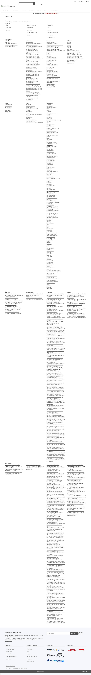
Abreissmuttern (50, 82)
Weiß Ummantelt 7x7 (51, 131)
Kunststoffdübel (8, 104)
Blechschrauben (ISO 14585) (32, 79)
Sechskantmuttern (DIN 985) (53, 49)
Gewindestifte (29, 100)
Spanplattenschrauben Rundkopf (33, 86)
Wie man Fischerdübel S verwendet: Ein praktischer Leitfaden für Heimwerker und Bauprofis (76, 301)
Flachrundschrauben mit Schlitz (33, 93)
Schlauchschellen (50, 251)
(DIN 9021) (69, 49)
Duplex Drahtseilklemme (52, 206)
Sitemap (49, 30)
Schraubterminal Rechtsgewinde (54, 272)
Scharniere (49, 249)
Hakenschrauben (50, 150)
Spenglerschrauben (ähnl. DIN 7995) (34, 88)
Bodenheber (49, 114)
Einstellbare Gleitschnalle (52, 132)
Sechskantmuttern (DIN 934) (53, 47)
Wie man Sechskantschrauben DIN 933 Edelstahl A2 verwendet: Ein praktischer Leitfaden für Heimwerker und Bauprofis (56, 454)
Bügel (48, 122)
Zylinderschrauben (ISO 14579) (33, 57)
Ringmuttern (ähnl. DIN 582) (53, 78)
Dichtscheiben (70, 63)
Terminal (49, 269)
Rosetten (69, 42)
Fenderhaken (49, 139)
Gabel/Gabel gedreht (51, 280)
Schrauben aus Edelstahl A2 (53, 465)
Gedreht (69, 43)
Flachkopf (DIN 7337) (30, 106)
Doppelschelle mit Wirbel (52, 235)
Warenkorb (29, 30)
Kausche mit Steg (50, 177)
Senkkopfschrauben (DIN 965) (32, 66)
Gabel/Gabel (49, 288)
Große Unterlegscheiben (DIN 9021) (75, 59)
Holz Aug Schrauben (51, 153)
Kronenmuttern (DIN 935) (52, 43)
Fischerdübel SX (8, 107)
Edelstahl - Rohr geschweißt (11, 45)
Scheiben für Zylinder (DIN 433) (74, 54)
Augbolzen (49, 104)
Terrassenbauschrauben (31, 68)
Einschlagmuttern (50, 84)
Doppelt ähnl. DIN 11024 (52, 135)
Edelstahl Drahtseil (51, 124)
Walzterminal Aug (50, 273)
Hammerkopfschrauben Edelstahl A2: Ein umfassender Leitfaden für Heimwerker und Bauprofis (55, 430)
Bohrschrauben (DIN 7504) (32, 63)
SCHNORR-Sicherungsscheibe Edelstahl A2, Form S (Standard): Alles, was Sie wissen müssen (56, 344)
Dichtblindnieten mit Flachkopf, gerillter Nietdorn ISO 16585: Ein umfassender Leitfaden (56, 319)
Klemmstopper (50, 209)
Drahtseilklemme (50, 205)
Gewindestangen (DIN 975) (32, 98)
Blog (75, 1)
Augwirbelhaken (50, 166)
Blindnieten (28, 104)
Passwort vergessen (31, 25)
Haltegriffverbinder (51, 157)
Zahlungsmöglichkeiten (32, 32)
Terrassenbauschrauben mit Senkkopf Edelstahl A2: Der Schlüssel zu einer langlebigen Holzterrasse (55, 365)
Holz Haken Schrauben (52, 154)
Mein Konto (80, 1)
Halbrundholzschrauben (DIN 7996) (34, 46)
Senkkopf (28, 60)
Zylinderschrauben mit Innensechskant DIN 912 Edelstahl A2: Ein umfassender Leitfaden (56, 355)
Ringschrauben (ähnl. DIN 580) (32, 52)
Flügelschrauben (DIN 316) (32, 45)
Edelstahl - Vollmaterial (10, 46)
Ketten (48, 181)
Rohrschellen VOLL (51, 238)
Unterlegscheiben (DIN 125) (73, 50)
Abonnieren (74, 633)
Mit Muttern (49, 170)
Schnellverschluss (51, 185)
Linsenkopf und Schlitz (52, 75)
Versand (25, 668)
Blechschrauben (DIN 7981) (32, 78)
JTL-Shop (88, 671)
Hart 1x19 (49, 125)
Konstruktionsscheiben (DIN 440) (74, 56)
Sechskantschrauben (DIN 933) (32, 75)
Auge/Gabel (49, 287)
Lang (48, 246)
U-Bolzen (49, 121)
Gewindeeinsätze (50, 85)
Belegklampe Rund (51, 192)
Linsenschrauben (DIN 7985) (32, 85)
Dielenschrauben (29, 82)
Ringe (48, 224)
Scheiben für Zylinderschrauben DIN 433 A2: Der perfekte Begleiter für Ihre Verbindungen (55, 351)
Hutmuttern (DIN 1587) (52, 57)
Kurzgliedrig (49, 182)
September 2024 (29, 292)
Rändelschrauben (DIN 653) (32, 50)
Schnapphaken (50, 149)
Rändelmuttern (50, 70)
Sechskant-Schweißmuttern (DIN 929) (55, 45)
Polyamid (69, 46)
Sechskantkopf (29, 70)
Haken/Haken (49, 258)
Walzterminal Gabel (51, 274)
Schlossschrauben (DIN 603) (32, 95)
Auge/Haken (49, 256)
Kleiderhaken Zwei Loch (52, 143)
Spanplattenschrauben (31, 67)
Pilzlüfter (49, 221)
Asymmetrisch (50, 164)
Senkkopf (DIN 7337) (30, 107)
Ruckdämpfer (50, 239)
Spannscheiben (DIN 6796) (73, 57)
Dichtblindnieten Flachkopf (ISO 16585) (34, 122)
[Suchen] (34, 3)
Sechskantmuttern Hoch (52, 66)
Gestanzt (69, 45)
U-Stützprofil (49, 265)
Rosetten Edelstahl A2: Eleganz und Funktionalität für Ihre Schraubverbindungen (55, 308)
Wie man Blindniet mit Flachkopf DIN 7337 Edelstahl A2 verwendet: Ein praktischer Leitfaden (76, 305)
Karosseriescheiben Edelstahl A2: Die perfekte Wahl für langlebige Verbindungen (34, 295)
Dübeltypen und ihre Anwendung (33, 465)
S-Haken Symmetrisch (51, 147)
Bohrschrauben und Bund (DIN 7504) (34, 71)
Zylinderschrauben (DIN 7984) (32, 54)
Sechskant (49, 54)
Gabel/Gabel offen (51, 283)
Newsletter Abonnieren (80, 633)
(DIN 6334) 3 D (50, 68)
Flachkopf (28, 91)
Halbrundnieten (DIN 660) (31, 120)
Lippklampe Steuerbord (52, 198)
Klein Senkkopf (29, 111)
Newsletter (29, 35)
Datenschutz (50, 25)
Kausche (48, 175)
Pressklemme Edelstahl (52, 214)
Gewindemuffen (50, 52)
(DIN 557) (49, 63)
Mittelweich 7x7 (50, 127)
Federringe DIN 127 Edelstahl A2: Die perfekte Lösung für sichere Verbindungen (55, 323)
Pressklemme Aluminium (52, 213)
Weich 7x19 (49, 129)
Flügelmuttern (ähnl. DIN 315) (53, 81)
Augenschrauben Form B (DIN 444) (33, 43)
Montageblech (50, 260)
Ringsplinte (49, 230)
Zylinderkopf (28, 53)
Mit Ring (48, 110)
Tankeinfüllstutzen (51, 267)
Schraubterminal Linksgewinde (53, 270)
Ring (48, 227)
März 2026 (7, 292)
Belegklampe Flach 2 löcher (53, 191)
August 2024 (49, 292)
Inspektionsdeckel (51, 160)
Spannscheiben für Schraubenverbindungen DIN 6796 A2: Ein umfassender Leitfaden (55, 336)
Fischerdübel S (8, 106)
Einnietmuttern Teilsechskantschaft (34, 114)
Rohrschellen (49, 231)
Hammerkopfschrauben (31, 47)
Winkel (48, 266)
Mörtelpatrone (8, 111)
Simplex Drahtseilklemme (52, 217)
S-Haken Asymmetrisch (52, 146)
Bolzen (48, 115)
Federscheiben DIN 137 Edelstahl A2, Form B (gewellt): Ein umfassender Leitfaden (55, 295)
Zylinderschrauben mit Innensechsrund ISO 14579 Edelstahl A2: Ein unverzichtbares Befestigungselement (56, 340)
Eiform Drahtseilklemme (52, 207)
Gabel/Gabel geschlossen (52, 281)
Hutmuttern (49, 56)
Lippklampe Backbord (51, 195)
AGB (48, 27)
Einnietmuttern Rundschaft (32, 108)
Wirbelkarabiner (50, 173)
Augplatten (49, 111)
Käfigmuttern (49, 79)
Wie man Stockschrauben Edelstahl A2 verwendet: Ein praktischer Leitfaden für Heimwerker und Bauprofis (56, 435)
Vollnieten (28, 118)
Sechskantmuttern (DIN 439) (53, 46)
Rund (48, 53)
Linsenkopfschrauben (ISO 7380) (33, 84)
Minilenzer (49, 220)
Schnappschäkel (50, 248)
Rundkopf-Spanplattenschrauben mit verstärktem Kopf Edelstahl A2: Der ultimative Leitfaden (55, 384)
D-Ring (48, 226)
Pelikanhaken (49, 145)
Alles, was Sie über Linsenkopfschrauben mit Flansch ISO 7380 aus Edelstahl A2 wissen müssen (75, 313)
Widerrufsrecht (51, 37)
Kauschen (49, 174)
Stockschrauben (29, 99)
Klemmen (49, 199)
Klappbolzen (49, 117)
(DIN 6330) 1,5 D (50, 67)
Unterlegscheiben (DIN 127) (73, 52)
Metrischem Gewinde (51, 107)
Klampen (49, 188)
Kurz (48, 245)
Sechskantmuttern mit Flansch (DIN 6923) (56, 50)
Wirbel (48, 284)
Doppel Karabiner (50, 167)
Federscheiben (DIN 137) (72, 53)
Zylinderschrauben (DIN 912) (32, 56)
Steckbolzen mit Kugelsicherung (54, 120)
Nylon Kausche (50, 180)
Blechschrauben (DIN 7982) (32, 61)
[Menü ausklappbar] (2, 3)
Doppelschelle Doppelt (52, 232)
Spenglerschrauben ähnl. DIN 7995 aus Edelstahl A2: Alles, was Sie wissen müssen (56, 380)
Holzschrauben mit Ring (52, 156)
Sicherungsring (50, 228)
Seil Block (49, 252)
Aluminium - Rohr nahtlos (10, 43)
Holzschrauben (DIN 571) (31, 72)
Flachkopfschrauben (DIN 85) (32, 92)
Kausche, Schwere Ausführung (53, 178)
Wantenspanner (50, 277)
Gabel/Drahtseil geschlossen (53, 279)
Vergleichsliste (30, 27)
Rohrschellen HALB (51, 237)
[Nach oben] (0, 674)
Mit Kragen (49, 108)
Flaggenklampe (50, 193)
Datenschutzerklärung (8, 641)
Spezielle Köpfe (29, 42)
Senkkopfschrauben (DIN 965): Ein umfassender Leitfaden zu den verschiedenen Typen (54, 369)
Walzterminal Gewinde (52, 276)
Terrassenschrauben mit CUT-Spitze (34, 89)
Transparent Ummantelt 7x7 (53, 128)
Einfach (48, 136)
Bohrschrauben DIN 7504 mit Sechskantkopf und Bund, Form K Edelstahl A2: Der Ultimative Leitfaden (55, 373)
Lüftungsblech (50, 219)
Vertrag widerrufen (10, 666)
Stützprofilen (49, 259)
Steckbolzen (49, 118)
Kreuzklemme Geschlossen (53, 210)
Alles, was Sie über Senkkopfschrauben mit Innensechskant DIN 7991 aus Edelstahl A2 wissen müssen (76, 309)
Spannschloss (50, 253)
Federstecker (49, 134)
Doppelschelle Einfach (51, 234)
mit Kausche (49, 168)
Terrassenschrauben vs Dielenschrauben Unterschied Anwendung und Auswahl (11, 298)
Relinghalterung (50, 223)
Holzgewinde (49, 106)
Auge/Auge (49, 255)
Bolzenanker (7, 108)
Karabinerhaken (50, 161)
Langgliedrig (49, 184)
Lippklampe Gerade (51, 196)
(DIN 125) (69, 47)
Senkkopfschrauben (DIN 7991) (33, 64)
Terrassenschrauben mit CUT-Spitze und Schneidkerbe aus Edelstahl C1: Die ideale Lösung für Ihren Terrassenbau (55, 391)
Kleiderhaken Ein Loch (51, 142)
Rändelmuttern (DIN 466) (52, 71)
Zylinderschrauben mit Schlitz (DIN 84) (34, 59)
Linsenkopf (28, 77)
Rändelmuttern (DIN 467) (52, 72)
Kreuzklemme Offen (51, 212)
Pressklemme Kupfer (51, 216)
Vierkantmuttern (50, 61)
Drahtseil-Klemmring (51, 200)
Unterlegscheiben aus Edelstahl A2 (75, 465)
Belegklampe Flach (51, 189)
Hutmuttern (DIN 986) (51, 60)
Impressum (50, 35)
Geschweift (49, 244)
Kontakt (87, 1)
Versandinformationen (53, 32)
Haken (48, 138)
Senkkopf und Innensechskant (53, 77)
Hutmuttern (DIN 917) (51, 59)
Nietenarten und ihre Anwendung (12, 465)
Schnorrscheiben (71, 61)
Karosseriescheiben (71, 60)
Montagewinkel (50, 263)
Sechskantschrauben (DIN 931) (32, 74)
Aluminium (7, 42)
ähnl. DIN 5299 (50, 163)
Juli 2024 (69, 292)
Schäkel (48, 241)
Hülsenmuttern (50, 74)
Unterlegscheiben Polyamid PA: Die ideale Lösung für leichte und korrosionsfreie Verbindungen (55, 315)
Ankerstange (8, 110)
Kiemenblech (49, 186)
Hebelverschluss (50, 159)
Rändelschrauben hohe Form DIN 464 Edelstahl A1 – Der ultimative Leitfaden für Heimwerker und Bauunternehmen (55, 426)
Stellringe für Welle (51, 86)
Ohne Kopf (28, 96)
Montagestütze (50, 262)
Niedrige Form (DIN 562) (52, 64)
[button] (36, 4)
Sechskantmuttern (51, 42)
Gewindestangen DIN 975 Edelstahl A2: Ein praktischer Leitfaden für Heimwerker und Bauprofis (56, 439)
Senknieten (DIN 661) (30, 121)
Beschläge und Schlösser (52, 113)
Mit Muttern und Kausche (52, 171)
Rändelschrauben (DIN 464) (32, 49)
